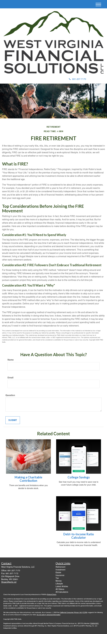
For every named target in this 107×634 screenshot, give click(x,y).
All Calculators (62, 591)
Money (59, 580)
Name (11, 359)
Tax (57, 578)
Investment (60, 569)
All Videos (60, 589)
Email (10, 377)
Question (10, 395)
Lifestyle (59, 583)
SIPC (97, 623)
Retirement (60, 566)
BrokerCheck (51, 594)
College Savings (79, 477)
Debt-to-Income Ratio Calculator (78, 535)
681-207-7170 (79, 79)
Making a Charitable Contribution (28, 478)
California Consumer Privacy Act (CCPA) (73, 612)
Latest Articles (62, 586)
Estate (58, 572)
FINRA (92, 623)
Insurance (60, 575)
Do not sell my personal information (48, 614)
